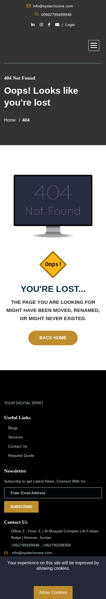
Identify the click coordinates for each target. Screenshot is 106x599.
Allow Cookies (53, 592)
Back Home (53, 338)
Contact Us (17, 446)
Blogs (13, 428)
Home (10, 120)
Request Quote (21, 455)
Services (15, 437)
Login (70, 24)
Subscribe (21, 506)
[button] (93, 45)
